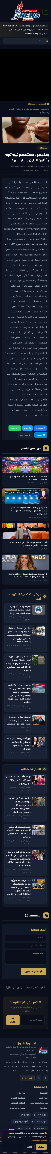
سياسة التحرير (18, 1098)
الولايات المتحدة (39, 1121)
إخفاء (29, 1147)
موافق (41, 1147)
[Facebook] (45, 1078)
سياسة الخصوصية (39, 1140)
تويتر (26, 428)
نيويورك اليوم (40, 1114)
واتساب (13, 428)
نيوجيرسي (25, 1114)
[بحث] (47, 41)
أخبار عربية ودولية (20, 1121)
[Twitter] (38, 1078)
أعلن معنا (43, 1098)
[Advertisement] (25, 75)
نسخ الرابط (24, 435)
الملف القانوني (17, 1103)
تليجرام (39, 435)
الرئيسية (42, 104)
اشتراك (13, 1022)
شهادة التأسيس (17, 1108)
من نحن (21, 1093)
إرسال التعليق (32, 971)
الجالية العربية (40, 1128)
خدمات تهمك (24, 1128)
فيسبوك (39, 428)
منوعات (31, 104)
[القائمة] (45, 11)
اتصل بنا (28, 1078)
